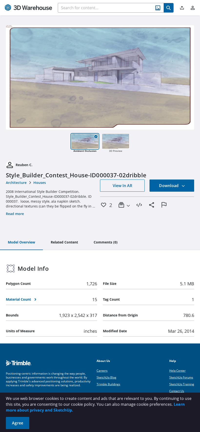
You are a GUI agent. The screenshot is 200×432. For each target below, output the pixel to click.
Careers (102, 371)
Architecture (16, 182)
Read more (15, 213)
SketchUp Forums (181, 377)
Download (169, 185)
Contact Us (176, 391)
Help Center (177, 371)
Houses (39, 182)
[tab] (21, 242)
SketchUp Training (181, 384)
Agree (17, 423)
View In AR (122, 185)
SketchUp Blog (106, 377)
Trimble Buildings (108, 384)
